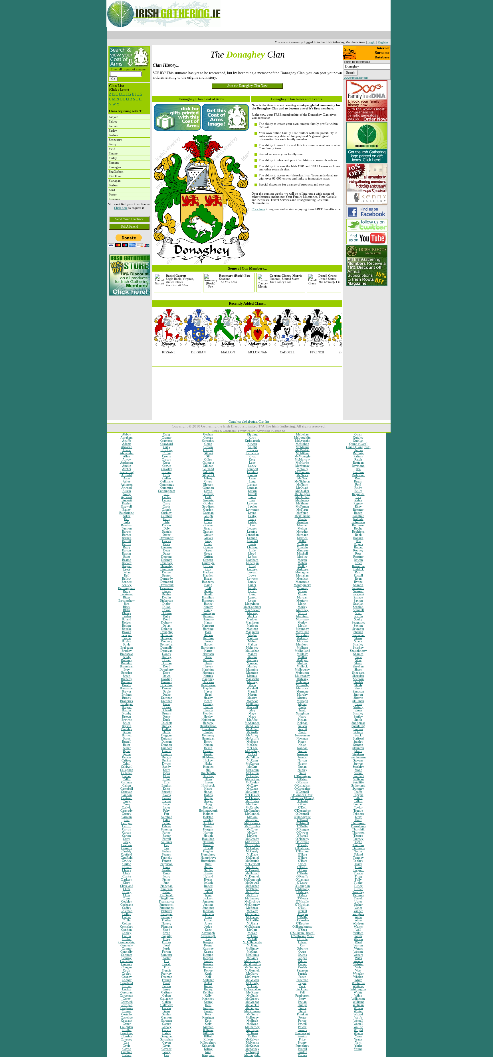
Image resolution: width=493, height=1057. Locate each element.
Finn (166, 882)
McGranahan (252, 989)
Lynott (252, 597)
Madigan (252, 628)
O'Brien (302, 779)
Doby (166, 616)
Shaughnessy (358, 650)
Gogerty (208, 500)
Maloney (252, 660)
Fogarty (166, 936)
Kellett (208, 986)
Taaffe (358, 791)
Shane (358, 638)
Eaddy (166, 766)
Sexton (358, 625)
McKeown (252, 1045)
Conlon (127, 939)
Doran (166, 660)
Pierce (302, 1008)
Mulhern (302, 647)
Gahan (166, 995)
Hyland (208, 876)
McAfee (252, 719)
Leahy (252, 516)
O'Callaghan (302, 785)
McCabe (252, 744)
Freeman (166, 976)
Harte (208, 657)
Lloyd (252, 553)
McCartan (252, 769)
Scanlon (358, 606)
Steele (358, 751)
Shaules (358, 653)
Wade (358, 917)
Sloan (358, 710)
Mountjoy (302, 628)
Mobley (302, 556)
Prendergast (302, 1033)
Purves (302, 1055)
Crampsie (166, 440)
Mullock (302, 666)
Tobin (358, 851)
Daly (166, 528)
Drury (167, 716)
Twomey (358, 895)
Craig (166, 434)
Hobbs (208, 795)
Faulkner (166, 842)
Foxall (166, 964)
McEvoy (252, 911)
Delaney (166, 559)
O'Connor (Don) (302, 795)
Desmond (166, 581)
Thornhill (358, 829)
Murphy (302, 694)
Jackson (208, 898)
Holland (208, 807)
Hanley (208, 606)
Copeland (126, 983)
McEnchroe (252, 901)
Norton (302, 760)
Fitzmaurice (166, 901)
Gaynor (166, 1048)
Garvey (166, 1027)
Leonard (252, 541)
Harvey (208, 666)
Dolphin (166, 628)
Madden (252, 619)
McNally (302, 469)
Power (302, 1027)
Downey (166, 682)
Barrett (126, 541)
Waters (358, 948)
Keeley (208, 961)
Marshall (252, 688)
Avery (127, 494)
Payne (302, 983)
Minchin (302, 547)
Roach (358, 512)
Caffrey (127, 760)
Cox (126, 1042)
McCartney (252, 779)
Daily (166, 519)
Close (126, 895)
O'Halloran (302, 848)
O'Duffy (302, 826)
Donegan (167, 638)
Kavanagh (208, 932)
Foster (167, 958)
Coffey (126, 907)
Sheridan (358, 675)
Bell (126, 575)
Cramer (166, 437)
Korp (252, 459)
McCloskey (252, 795)
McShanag (302, 500)
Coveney (126, 1039)
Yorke (358, 1045)
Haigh (208, 584)
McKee (252, 1036)
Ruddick (358, 569)
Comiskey (126, 926)
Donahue (167, 635)
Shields (358, 682)
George (208, 437)
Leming (252, 531)
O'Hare (302, 857)
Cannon (127, 795)
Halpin (208, 591)
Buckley (126, 729)
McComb (252, 804)
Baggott (127, 500)
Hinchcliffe (208, 773)
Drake (167, 694)
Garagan (166, 1020)
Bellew (126, 578)
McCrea (252, 835)
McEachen (252, 885)
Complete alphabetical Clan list (249, 421)
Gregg (208, 553)
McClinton (252, 791)
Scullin (358, 616)
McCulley (252, 848)
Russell (358, 575)
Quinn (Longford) (358, 447)
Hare (208, 632)
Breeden (126, 672)
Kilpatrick (208, 1045)
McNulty (302, 484)
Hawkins (208, 682)
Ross (358, 553)
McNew (302, 478)
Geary (167, 1052)
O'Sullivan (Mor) (302, 936)
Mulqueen (302, 672)
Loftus (252, 556)
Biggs (126, 597)
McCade (252, 748)
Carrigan (126, 823)
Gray (208, 541)
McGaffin (252, 920)
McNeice (302, 475)
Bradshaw (126, 653)
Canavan (126, 791)
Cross (166, 462)
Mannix (252, 675)
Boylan (126, 641)
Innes (208, 889)
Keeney (208, 967)
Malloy (252, 653)
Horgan (208, 829)
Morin (302, 603)
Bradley (127, 650)
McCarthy (252, 776)
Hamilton (208, 597)
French (166, 979)
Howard (208, 845)
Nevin (302, 732)
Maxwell (252, 707)
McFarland (252, 914)
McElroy (252, 895)
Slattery (358, 707)
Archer (126, 469)
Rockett (358, 537)
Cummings (166, 484)
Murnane (302, 691)
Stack (358, 735)
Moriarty (302, 600)
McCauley (252, 782)
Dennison (166, 569)
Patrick (302, 973)
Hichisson (208, 757)
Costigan (126, 1020)
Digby (166, 603)
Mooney (302, 588)
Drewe (166, 707)
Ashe (126, 478)
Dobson (166, 613)
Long (252, 566)
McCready (252, 838)
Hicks (208, 763)
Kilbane (208, 1030)
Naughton (302, 713)
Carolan (127, 816)
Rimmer (358, 509)
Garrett (166, 1023)
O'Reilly (302, 917)
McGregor (252, 1001)
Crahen (126, 1055)
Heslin (208, 748)
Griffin (208, 556)
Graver (208, 534)
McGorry (252, 973)
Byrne (127, 754)
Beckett (127, 563)
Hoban (208, 791)
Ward (358, 942)
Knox (252, 456)
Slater (358, 704)
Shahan (358, 632)
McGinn (252, 951)
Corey (127, 998)
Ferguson (166, 863)
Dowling (166, 679)
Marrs (252, 685)
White (358, 979)
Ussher (358, 904)
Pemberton (302, 995)
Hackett (208, 572)
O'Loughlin (302, 885)
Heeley (208, 716)
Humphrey (208, 854)
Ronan (358, 547)
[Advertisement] (129, 336)
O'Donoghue (302, 816)
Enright (166, 791)
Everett (166, 798)
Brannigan (127, 666)
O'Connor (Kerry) (302, 798)
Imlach (208, 882)
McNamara (302, 472)
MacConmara (252, 606)
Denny (166, 572)
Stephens (358, 754)
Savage (358, 597)
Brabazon (126, 647)
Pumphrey (302, 1045)
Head (208, 694)
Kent (208, 1005)
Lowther (252, 578)
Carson (126, 832)
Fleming (166, 926)
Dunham (166, 748)
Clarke (126, 876)
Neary (302, 716)
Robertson (358, 522)
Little (252, 550)
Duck (166, 719)
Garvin (166, 1030)
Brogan (127, 707)
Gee (166, 1055)
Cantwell (126, 798)
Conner (127, 948)
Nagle (302, 707)
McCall (252, 754)
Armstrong (127, 472)
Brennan (126, 682)
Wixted (358, 1014)
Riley (358, 506)
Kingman (208, 1055)
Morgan (302, 597)
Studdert (358, 776)
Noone (302, 751)
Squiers (358, 729)
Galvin (166, 1008)
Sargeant (358, 594)
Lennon (252, 537)
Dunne (166, 751)
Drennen (166, 700)
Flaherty (166, 911)
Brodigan (126, 704)
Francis (166, 970)
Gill (208, 456)
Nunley (302, 769)
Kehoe (208, 970)
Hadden (208, 575)
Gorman (208, 512)
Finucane (167, 889)
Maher (252, 641)
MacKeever (252, 610)
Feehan (166, 851)
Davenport (166, 537)
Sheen (358, 669)
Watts (358, 958)
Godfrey (208, 494)
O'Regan (302, 914)
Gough (208, 516)
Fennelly (166, 857)
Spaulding (358, 726)
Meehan (302, 525)
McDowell (252, 882)
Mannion (252, 672)
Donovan (166, 650)
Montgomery (302, 584)
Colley (126, 914)
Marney (252, 682)
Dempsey (166, 563)
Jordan (208, 920)
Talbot (358, 798)
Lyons (252, 600)
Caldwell (126, 766)
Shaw (358, 657)
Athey (127, 481)
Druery (166, 713)
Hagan (208, 578)
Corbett (127, 986)
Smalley (358, 713)
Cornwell (127, 1001)
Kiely (208, 1023)
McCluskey (252, 798)
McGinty (252, 958)
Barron (126, 544)
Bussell (126, 741)
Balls (127, 522)
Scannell (358, 610)
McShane (302, 503)
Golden (208, 503)
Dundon (166, 744)
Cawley (127, 860)
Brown (126, 716)
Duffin (166, 729)
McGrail (252, 986)
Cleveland (126, 885)
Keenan (208, 964)
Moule (302, 625)
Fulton (166, 986)
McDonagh (252, 870)
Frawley (166, 973)
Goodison (208, 506)
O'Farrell (302, 835)
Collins (126, 923)
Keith (208, 973)
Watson (358, 951)
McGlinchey (252, 961)
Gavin (167, 1045)
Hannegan (208, 613)
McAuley (252, 735)
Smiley (358, 716)
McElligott (252, 892)
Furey (166, 989)
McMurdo (302, 462)
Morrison (302, 616)
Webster (358, 964)
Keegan (208, 958)
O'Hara (302, 854)
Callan (126, 776)
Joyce (208, 923)
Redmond (358, 475)
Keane (208, 945)
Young (358, 1048)
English (166, 785)
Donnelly (166, 647)
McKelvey (252, 1039)
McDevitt (252, 867)
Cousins (127, 1036)
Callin (126, 779)
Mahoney (252, 647)
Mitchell (302, 553)
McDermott (252, 863)
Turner (358, 889)
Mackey (252, 613)
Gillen (208, 459)
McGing (252, 945)
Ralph (358, 459)
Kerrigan (208, 1017)
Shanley (358, 644)
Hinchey (208, 776)
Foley (166, 939)
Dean (166, 550)
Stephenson (358, 757)
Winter (358, 1011)
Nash (302, 710)
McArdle (252, 732)
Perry (302, 998)
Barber (126, 531)
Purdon (302, 1052)
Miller (302, 541)
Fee (166, 848)
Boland (126, 619)
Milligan (302, 544)
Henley (208, 732)
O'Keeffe (302, 876)
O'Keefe (302, 873)
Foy (166, 967)
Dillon (166, 606)
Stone (358, 769)
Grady (208, 528)
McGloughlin (252, 964)
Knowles (252, 450)
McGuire (252, 1014)
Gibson (208, 447)
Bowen (126, 632)
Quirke (358, 450)
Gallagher (166, 998)
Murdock (302, 688)
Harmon (208, 638)
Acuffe (126, 440)
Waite (358, 920)
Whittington (358, 989)
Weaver (358, 961)
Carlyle (126, 807)
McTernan (302, 506)
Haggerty (208, 581)
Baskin (126, 553)
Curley (166, 497)
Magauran (252, 632)
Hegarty (208, 722)
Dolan (167, 625)
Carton (126, 835)
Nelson (302, 726)
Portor (302, 1020)
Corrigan (126, 1005)
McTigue (302, 509)
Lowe (252, 575)
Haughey (208, 679)
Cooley (126, 973)
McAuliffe (252, 738)
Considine (126, 961)
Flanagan (167, 914)
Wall (358, 929)
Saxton (358, 600)
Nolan (302, 744)
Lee (252, 525)
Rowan (358, 559)
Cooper (127, 979)
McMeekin (302, 450)
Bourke (127, 628)
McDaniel (252, 857)
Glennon (208, 487)
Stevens (358, 760)
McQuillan (302, 497)
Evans (167, 795)
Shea (358, 660)
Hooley (208, 820)
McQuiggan (302, 494)
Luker (252, 584)
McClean (252, 788)
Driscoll (166, 710)
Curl (166, 494)
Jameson (208, 901)
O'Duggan (302, 829)
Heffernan (208, 719)
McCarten (252, 773)
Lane (252, 478)
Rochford (358, 531)
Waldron (358, 923)
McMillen (302, 453)
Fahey (167, 807)
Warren (358, 945)
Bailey (126, 509)
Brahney (126, 660)
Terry (358, 816)
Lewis (252, 544)
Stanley (358, 741)
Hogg (208, 804)
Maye (252, 713)
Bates (126, 556)
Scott (358, 613)
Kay (208, 939)
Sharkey (358, 647)
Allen (126, 456)
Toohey (358, 860)
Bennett (127, 581)
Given (208, 481)
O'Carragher (302, 788)
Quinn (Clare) (358, 443)
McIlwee (252, 1023)
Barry (126, 547)
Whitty (358, 992)
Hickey (208, 760)
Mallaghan (252, 650)
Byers (126, 751)
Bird (127, 603)
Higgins (208, 766)
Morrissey (302, 619)
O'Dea (302, 804)
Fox (166, 961)
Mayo (252, 716)
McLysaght (302, 440)
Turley (358, 885)
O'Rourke (302, 923)
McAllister (252, 726)
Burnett (127, 735)
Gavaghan (166, 1039)
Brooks (126, 710)
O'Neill (302, 911)
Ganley (166, 1014)
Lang (252, 481)
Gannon (166, 1017)
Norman (302, 754)
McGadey (252, 917)
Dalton (166, 525)
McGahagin (252, 926)
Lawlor (252, 506)
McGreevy (252, 998)
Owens (302, 954)
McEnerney (252, 904)
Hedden (208, 713)
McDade (252, 854)
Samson (358, 591)
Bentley (127, 584)
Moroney (302, 610)
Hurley (208, 870)
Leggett (252, 528)
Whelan (358, 976)
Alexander (127, 453)
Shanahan (358, 635)
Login (371, 42)
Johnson (208, 911)
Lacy (252, 462)
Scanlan (358, 603)
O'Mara (302, 895)
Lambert (252, 469)
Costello (126, 1014)
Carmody (126, 810)
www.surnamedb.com (356, 77)
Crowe (166, 465)
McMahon (302, 443)
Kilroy (208, 1048)
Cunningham (166, 490)
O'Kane (302, 870)
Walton (358, 939)
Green (208, 544)
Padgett (302, 958)
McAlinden (252, 722)
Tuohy (358, 882)
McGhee (252, 936)
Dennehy (167, 566)
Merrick (302, 537)
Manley (252, 666)
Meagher (302, 522)
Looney (252, 569)
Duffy (167, 732)
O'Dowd (302, 820)
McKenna (252, 1042)
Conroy (127, 958)
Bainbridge (126, 512)
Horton (208, 832)
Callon (126, 785)
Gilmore (208, 472)
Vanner (358, 911)
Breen (126, 675)
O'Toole (302, 939)
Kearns (208, 951)
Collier (126, 917)
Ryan (358, 578)
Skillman (358, 700)
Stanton (358, 744)
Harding (208, 628)
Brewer (126, 691)
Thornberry (358, 826)
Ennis (166, 788)
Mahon (252, 644)
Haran (208, 622)
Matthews (252, 704)
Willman (358, 1005)
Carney (126, 813)
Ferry (166, 873)
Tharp (358, 820)
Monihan (302, 578)
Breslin (126, 685)
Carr (127, 820)
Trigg (358, 876)
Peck (302, 986)
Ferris (166, 867)
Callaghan (126, 769)
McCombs (252, 807)
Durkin (166, 760)
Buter (126, 744)
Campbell (126, 788)
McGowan (252, 979)
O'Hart (302, 860)
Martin (252, 694)
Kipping (252, 434)
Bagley (126, 503)
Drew (166, 704)
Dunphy (166, 754)
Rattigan (358, 462)
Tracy (358, 863)
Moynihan (302, 632)
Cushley (166, 512)
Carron (126, 829)
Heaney (208, 704)
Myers (302, 704)
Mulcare (302, 641)
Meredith (302, 531)
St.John (358, 732)
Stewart (358, 763)
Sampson (358, 588)
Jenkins (208, 904)
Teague (358, 810)
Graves (208, 537)
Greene (208, 547)
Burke (127, 732)
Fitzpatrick (166, 904)
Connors (126, 954)
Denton (166, 575)
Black (126, 606)
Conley (126, 932)
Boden (126, 616)
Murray (302, 697)
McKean (252, 1033)
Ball (126, 519)
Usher (358, 901)
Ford (166, 945)
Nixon (302, 741)
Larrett (252, 494)
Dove (166, 672)
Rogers (358, 544)
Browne (127, 719)
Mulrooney (302, 675)
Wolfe (358, 1017)
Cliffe (126, 889)
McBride (252, 741)
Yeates (358, 1039)
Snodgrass (358, 722)
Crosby (166, 459)
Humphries (208, 860)
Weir (358, 967)
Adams (126, 443)
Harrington (208, 647)
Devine (166, 594)
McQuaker (302, 490)
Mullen (302, 657)
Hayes (208, 691)
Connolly (126, 951)
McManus (302, 447)
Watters (358, 954)
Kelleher (208, 979)
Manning (252, 669)
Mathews (252, 700)
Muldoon (302, 644)
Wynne (358, 1033)
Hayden (208, 688)
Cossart (126, 1011)
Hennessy (208, 735)
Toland (358, 854)
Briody (126, 697)
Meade (302, 519)
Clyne (126, 898)
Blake (126, 610)
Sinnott (358, 694)
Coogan (127, 967)
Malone (252, 657)
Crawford (166, 443)
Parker (302, 964)
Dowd (167, 675)
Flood (166, 929)
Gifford (208, 450)
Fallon (166, 823)
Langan (252, 484)
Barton (126, 550)
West (358, 970)
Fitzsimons (166, 907)
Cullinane (166, 481)
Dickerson (166, 600)
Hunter (208, 867)
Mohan (302, 563)
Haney (208, 603)
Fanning (166, 829)
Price (302, 1039)
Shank (358, 641)
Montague (302, 581)
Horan (208, 826)
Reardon (358, 472)
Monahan (302, 575)
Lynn (252, 594)
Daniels (166, 531)
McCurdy (252, 851)
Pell (302, 992)
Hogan (208, 801)
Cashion (126, 845)
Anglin (126, 465)
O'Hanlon (302, 851)
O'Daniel (302, 801)
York (358, 1042)
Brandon (126, 663)
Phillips (302, 1005)
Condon (126, 929)
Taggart (358, 795)
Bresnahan (127, 688)
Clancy (126, 870)
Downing (166, 685)
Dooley (166, 657)
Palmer (302, 961)
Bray (127, 669)
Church (127, 867)
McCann (252, 760)
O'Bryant (302, 782)
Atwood (126, 487)
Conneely (126, 945)
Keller (208, 983)
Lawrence (252, 509)
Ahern (126, 450)
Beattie (126, 559)
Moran (302, 594)
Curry (166, 503)
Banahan (126, 525)
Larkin (252, 490)
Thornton (358, 832)
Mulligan (302, 660)
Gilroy (208, 478)
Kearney (208, 948)
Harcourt (208, 625)
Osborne (302, 948)
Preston (302, 1036)
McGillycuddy (252, 942)
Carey (126, 804)
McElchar (252, 889)
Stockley (358, 766)
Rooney (358, 550)
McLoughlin (302, 437)
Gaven (166, 1042)
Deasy (167, 553)
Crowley (166, 469)
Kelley (208, 989)
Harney (208, 641)
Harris (208, 650)
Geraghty (208, 440)
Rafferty (358, 453)
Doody (166, 653)
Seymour (358, 628)
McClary (252, 785)
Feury (166, 876)
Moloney (302, 569)
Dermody (166, 578)
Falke (166, 820)
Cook (126, 970)
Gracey (208, 525)
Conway (126, 964)
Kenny (208, 1001)
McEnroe (252, 907)
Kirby (252, 437)
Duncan (166, 741)
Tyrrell (358, 898)
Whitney (358, 986)
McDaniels (252, 860)
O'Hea (302, 863)
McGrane (252, 992)
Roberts (358, 519)
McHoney (252, 1017)
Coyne (126, 1048)
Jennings (208, 907)
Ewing (166, 801)
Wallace (358, 932)
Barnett (126, 537)
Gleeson (208, 484)
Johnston (208, 914)
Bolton (126, 625)
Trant (358, 867)
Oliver (302, 942)
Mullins (302, 663)
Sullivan (358, 779)
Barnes (126, 534)
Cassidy (127, 851)
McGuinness (252, 1011)
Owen (302, 951)
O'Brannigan (302, 776)
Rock (358, 534)
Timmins (358, 845)
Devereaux (166, 584)
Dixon (166, 610)
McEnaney (252, 898)
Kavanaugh (208, 936)
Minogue (302, 550)
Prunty (302, 1042)
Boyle (126, 644)
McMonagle (302, 456)
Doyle (167, 691)
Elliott (167, 779)
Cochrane (126, 904)
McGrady (252, 983)
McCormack (252, 823)
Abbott (126, 434)
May (252, 710)
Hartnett (208, 660)
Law (252, 500)
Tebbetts (358, 813)
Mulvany (302, 679)
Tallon (358, 801)
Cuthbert (166, 516)
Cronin (166, 456)
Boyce (126, 638)
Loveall (252, 572)
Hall (208, 588)
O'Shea (302, 929)
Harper (208, 644)
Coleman (126, 911)
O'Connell (302, 791)
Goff (208, 497)
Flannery (166, 917)
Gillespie (208, 462)
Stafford (358, 738)
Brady (127, 657)
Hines (208, 779)
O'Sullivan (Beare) (302, 932)
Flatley (166, 920)
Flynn (166, 932)
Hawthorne (208, 685)
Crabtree (126, 1052)
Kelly (208, 995)
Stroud (358, 773)
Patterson (302, 979)
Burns (126, 738)
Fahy (166, 810)
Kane (208, 929)
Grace (208, 522)
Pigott (302, 1011)
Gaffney (166, 992)
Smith (358, 719)
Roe (358, 541)
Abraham (126, 437)
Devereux (166, 588)
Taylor (358, 807)
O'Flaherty (302, 838)
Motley (302, 622)
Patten (302, 976)
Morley (302, 606)
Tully (358, 879)
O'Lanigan (302, 879)
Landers (252, 472)
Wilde (358, 995)
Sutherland (358, 785)
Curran (166, 500)
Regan (358, 481)
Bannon (127, 528)
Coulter (127, 1030)
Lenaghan (252, 534)
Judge (208, 926)
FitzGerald (166, 895)
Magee (252, 635)
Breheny (126, 679)
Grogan (208, 559)
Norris (302, 757)
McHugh (252, 1020)
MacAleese (252, 603)
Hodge (208, 798)
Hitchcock (208, 785)
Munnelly (302, 685)
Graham (208, 531)
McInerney (252, 1027)
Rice (358, 497)
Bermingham (126, 588)
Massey (252, 697)
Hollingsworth (208, 810)
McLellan (302, 434)
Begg (126, 569)
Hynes (208, 879)
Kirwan (252, 443)
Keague (208, 942)
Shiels (358, 685)
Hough (208, 835)
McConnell (252, 813)
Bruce (126, 722)
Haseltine (208, 669)
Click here (121, 207)
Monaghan (302, 572)
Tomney (358, 857)
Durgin (166, 757)
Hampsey (208, 600)
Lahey (252, 465)
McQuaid (302, 487)
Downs (166, 688)
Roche (358, 528)
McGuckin (252, 1005)
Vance (358, 907)
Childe (126, 863)
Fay (166, 845)
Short (358, 688)
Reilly (358, 490)
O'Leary (302, 882)
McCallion (252, 757)
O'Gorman (302, 842)
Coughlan (126, 1027)
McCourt (252, 829)
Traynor (358, 870)
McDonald (252, 873)
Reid (358, 484)
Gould (208, 519)
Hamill (208, 594)
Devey (166, 591)
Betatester (126, 594)
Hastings (208, 672)
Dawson (166, 547)
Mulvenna (302, 682)
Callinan (126, 782)
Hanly (208, 610)
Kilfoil (208, 1036)
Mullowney (302, 669)
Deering (166, 556)
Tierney (358, 838)
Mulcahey (302, 635)
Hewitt (208, 754)
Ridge (358, 500)
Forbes (166, 942)
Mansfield (252, 679)
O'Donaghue (302, 810)
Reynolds (358, 494)
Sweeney (358, 788)
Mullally (302, 653)
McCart (252, 766)
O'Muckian (302, 904)
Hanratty (208, 619)
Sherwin (358, 679)
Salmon (358, 584)
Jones (208, 917)
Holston (208, 816)
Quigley (358, 437)
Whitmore (358, 983)
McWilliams (302, 516)
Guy (208, 569)
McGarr (252, 929)
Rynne (358, 581)
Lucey (252, 581)
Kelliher (208, 992)
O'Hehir (302, 867)
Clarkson (126, 879)
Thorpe (358, 835)
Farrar (167, 835)
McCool (252, 816)
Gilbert (208, 453)
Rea (358, 469)
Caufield (126, 854)
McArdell (252, 729)
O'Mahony (302, 889)
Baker (126, 516)
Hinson (208, 782)
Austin (126, 490)
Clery (126, 882)
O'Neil (302, 907)
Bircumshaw (126, 600)
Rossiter (358, 556)
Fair (166, 813)
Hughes (208, 851)
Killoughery (208, 1042)
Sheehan (358, 666)
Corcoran (126, 992)
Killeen (208, 1039)
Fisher (167, 892)
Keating (208, 954)
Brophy (127, 713)
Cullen (166, 478)
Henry (208, 741)
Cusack (166, 509)
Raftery (358, 456)
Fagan (167, 804)
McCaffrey (252, 751)
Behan (126, 572)
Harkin (208, 635)
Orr (302, 945)
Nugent (302, 763)
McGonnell (252, 970)
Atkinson (127, 484)
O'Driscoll (302, 823)
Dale (166, 522)
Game (166, 1011)
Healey (208, 697)
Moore (302, 591)
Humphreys (208, 857)
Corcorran (126, 995)
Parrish (302, 967)
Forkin (166, 951)
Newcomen (302, 735)
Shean (358, 663)
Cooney (127, 976)
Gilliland (208, 469)
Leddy (252, 522)
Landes (252, 475)
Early (166, 769)
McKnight (252, 1052)
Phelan (302, 1001)
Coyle (126, 1045)
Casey (126, 842)
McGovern (252, 976)
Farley (166, 832)
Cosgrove (126, 1008)
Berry (126, 591)
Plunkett (302, 1014)
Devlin (166, 597)
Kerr (208, 1014)
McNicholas (302, 481)
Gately (166, 1033)
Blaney (126, 613)
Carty (126, 838)
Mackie (252, 616)
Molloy (302, 566)
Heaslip (208, 710)
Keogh (208, 1011)
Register (383, 42)
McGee (252, 932)
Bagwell (126, 506)
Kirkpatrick (252, 440)
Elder (166, 776)
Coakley (126, 901)
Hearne (208, 707)
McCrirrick (252, 842)
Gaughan (167, 1036)
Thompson (358, 823)
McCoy (252, 832)
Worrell (358, 1023)
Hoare (208, 788)
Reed (358, 478)
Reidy (358, 487)
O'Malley (302, 892)
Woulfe (358, 1027)
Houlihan (208, 838)
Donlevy (166, 641)
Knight (252, 447)
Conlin (126, 936)
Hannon (208, 616)
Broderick (126, 700)
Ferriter (166, 870)
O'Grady (302, 845)
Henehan (208, 729)
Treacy (358, 873)
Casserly (126, 848)
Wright (358, 1030)
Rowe (358, 563)
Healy (208, 700)
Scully (358, 619)
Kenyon (208, 1008)
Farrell (166, 838)
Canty (126, 801)
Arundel (126, 475)
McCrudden (252, 845)
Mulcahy (302, 638)
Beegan (127, 566)
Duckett (166, 722)
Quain (358, 434)
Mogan (302, 559)
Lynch (252, 591)
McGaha (252, 923)
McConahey (252, 810)
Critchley (167, 450)
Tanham (358, 804)
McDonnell (252, 876)
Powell (302, 1023)
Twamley (358, 892)
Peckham (302, 989)
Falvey (166, 826)
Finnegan (166, 885)
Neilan (302, 719)
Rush (358, 572)
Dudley (166, 726)
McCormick (252, 826)
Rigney (358, 503)
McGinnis (252, 954)
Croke (167, 453)
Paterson (302, 970)
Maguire (252, 638)
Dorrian (166, 663)
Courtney (126, 1033)
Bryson (126, 726)
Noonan (302, 748)
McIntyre (252, 1030)
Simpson (358, 691)
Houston (208, 842)
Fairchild (166, 816)
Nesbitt (302, 729)
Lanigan (252, 487)
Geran (208, 443)
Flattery (166, 923)
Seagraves (358, 622)
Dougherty (166, 669)
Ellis (166, 782)
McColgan (252, 801)
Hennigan (208, 738)
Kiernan (208, 1027)
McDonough (252, 879)
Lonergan (252, 563)
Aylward (126, 497)
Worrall (358, 1020)
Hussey (208, 873)
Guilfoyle (208, 563)
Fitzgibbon (166, 898)
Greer (208, 550)
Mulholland (302, 650)
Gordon (208, 509)
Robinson (358, 525)
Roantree (358, 516)
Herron (208, 744)
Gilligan (208, 465)
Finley (166, 879)
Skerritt (358, 697)
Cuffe (166, 475)
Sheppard (358, 672)
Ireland (208, 892)
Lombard (252, 559)
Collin (127, 920)
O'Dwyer (302, 832)
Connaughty (126, 942)
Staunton (358, 748)
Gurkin (208, 566)
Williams (358, 1001)
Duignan (166, 738)
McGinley (252, 948)
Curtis (166, 506)
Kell (208, 976)
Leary (252, 519)
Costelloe (127, 1017)
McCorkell (252, 820)
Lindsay (252, 547)
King (208, 1052)
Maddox (252, 625)
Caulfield (127, 857)
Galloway (166, 1005)
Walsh (358, 936)
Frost (166, 983)
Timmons (358, 848)
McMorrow (302, 459)
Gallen (166, 1001)
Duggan (166, 735)
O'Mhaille (302, 901)
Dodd (166, 619)
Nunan (302, 766)
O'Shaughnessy (302, 926)
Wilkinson (358, 998)
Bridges (127, 694)
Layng (252, 512)
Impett (208, 885)
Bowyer (127, 635)
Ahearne (126, 447)
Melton (302, 528)
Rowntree (358, 566)
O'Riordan (302, 920)
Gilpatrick (208, 475)
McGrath (252, 995)
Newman (302, 738)
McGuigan (252, 1008)
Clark (126, 873)
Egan (166, 773)
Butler (127, 748)
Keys (208, 1020)
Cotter (127, 1023)
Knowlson (252, 453)
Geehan (208, 434)
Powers (302, 1030)
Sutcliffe (358, 782)
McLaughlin (252, 1055)
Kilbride (208, 1033)
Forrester (166, 954)
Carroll (126, 826)
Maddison (252, 622)
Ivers (208, 895)
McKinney (252, 1048)
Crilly (166, 447)
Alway (126, 459)
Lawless (252, 503)
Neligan (302, 722)
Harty (208, 663)
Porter (302, 1017)
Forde (166, 948)
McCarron (252, 763)
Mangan (252, 663)
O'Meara (302, 898)
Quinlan (358, 440)
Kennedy (208, 998)
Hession (208, 751)
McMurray (302, 465)
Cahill (126, 763)
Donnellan (166, 644)
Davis (166, 544)
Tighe (358, 842)
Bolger (126, 622)
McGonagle (252, 967)
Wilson (358, 1008)
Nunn (302, 773)
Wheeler (358, 973)
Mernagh (302, 534)
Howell (208, 848)
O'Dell (302, 807)
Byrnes (126, 757)
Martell (252, 691)
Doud (166, 666)
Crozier (166, 472)
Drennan (166, 697)
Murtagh (302, 700)
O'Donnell (302, 813)
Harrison (208, 653)
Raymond (358, 465)
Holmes (208, 813)
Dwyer (166, 763)
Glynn (208, 490)
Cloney (126, 892)
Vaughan (358, 914)
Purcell (302, 1048)
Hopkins (208, 823)
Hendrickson (208, 726)
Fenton (166, 860)
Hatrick (208, 675)
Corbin (126, 989)
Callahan (126, 773)
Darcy (167, 534)
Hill (208, 769)
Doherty (166, 622)
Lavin (252, 497)
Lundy (252, 588)
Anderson (126, 462)
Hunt (208, 863)
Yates (358, 1036)
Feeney (166, 854)
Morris (302, 613)
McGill (252, 939)
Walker (358, 926)
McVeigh (302, 512)
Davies (166, 541)
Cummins (166, 487)
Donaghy (166, 632)
